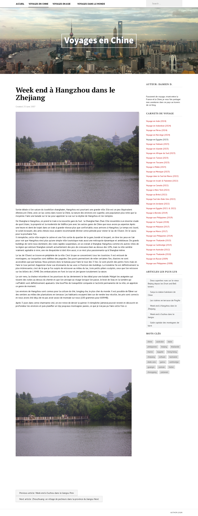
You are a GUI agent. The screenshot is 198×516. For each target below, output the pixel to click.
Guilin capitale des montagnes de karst (163, 324)
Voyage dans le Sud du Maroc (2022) (162, 176)
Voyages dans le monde (91, 3)
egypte (160, 351)
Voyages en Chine (38, 3)
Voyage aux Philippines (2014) (159, 235)
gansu (162, 362)
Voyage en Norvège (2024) (158, 135)
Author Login (176, 512)
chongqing (152, 372)
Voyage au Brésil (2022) (156, 194)
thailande (175, 346)
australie (160, 341)
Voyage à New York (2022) (157, 190)
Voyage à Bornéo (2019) (157, 213)
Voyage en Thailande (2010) (158, 254)
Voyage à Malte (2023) (156, 167)
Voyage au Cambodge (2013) (159, 245)
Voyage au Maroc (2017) (157, 231)
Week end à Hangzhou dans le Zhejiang (162, 307)
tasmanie (173, 357)
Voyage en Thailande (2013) (158, 240)
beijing (164, 346)
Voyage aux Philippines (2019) (159, 217)
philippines (152, 346)
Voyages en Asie (61, 3)
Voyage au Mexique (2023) (158, 171)
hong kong (172, 351)
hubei (171, 367)
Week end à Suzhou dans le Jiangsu (161, 316)
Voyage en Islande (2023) (157, 148)
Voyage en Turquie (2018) (157, 222)
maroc (150, 351)
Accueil (20, 3)
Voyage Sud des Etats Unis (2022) (161, 199)
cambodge (174, 362)
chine (150, 341)
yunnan (162, 367)
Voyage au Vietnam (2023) (157, 144)
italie (170, 341)
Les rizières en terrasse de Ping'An (165, 300)
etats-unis (152, 362)
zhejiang (151, 357)
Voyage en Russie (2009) (157, 258)
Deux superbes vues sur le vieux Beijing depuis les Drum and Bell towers (163, 283)
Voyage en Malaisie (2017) (157, 226)
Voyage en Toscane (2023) (157, 162)
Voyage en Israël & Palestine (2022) (162, 180)
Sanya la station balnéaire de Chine (162, 293)
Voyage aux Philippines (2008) (159, 263)
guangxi (151, 367)
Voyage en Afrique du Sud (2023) (160, 153)
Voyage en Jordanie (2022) (158, 203)
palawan (164, 372)
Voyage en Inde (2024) (156, 121)
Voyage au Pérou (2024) (156, 130)
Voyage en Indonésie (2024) (158, 125)
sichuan (162, 357)
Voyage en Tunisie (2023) (157, 158)
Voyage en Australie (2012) (158, 249)
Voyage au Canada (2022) (157, 185)
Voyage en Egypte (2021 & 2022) (161, 208)
